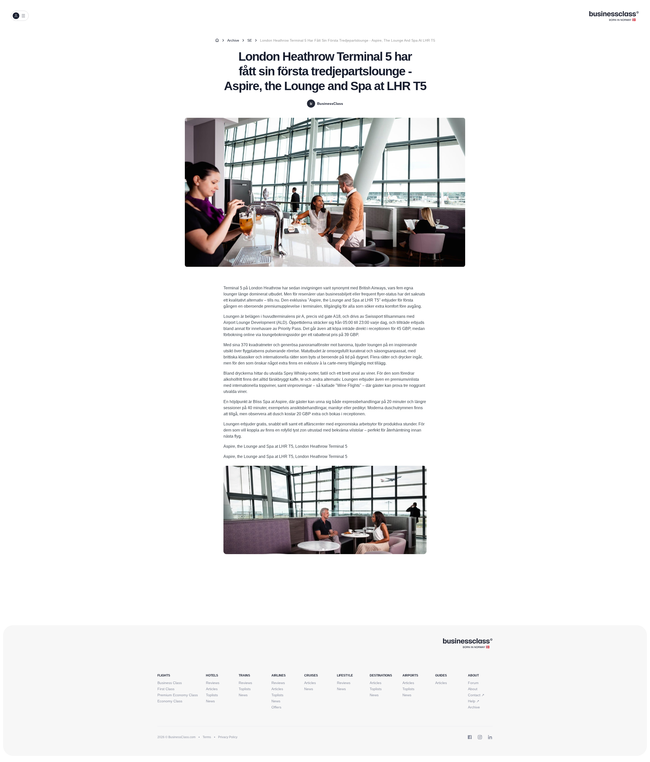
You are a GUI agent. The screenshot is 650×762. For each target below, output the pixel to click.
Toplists (212, 695)
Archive (233, 40)
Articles (212, 689)
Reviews (212, 683)
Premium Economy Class (177, 695)
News (210, 701)
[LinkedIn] (490, 737)
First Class (165, 689)
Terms (207, 737)
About (472, 689)
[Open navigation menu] (19, 16)
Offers (276, 707)
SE (249, 40)
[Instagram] (479, 737)
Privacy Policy (227, 737)
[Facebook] (469, 737)
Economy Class (169, 701)
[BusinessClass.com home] (468, 643)
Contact (476, 695)
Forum (473, 683)
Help (473, 701)
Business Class (169, 683)
